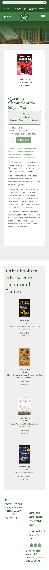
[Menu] (42, 16)
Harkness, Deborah (24, 477)
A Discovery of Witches (24, 472)
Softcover (24, 479)
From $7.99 (25, 320)
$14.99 (34, 120)
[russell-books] (24, 16)
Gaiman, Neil (24, 333)
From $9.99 (24, 418)
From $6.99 (24, 369)
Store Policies (35, 517)
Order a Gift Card (39, 9)
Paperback (24, 336)
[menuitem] (42, 16)
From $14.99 (24, 467)
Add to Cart (23, 140)
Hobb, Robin (24, 382)
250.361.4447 (20, 8)
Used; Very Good (16, 120)
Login (11, 17)
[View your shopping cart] (5, 16)
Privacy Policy (35, 521)
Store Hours (34, 513)
